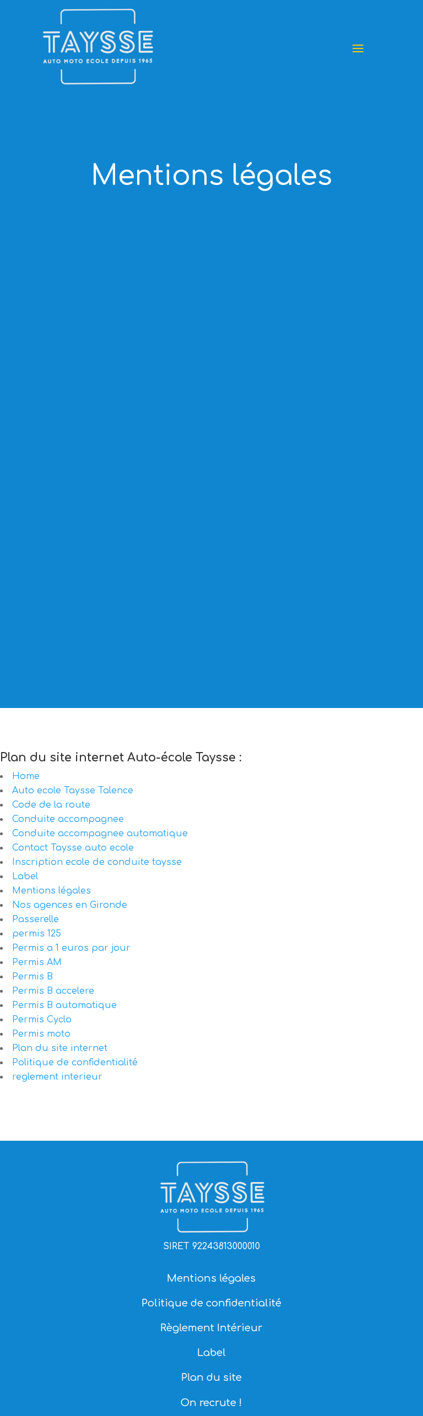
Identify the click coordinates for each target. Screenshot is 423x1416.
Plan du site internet (59, 1048)
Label (25, 876)
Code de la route (51, 805)
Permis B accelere (53, 991)
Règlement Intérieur (211, 1327)
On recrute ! (211, 1402)
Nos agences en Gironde (69, 905)
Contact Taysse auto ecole (73, 848)
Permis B (32, 977)
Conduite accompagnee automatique (100, 833)
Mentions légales (51, 891)
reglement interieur (57, 1077)
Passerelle (35, 919)
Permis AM (37, 962)
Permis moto (41, 1034)
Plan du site (211, 1377)
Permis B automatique (64, 1005)
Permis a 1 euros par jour (71, 948)
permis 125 (36, 934)
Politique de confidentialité (75, 1063)
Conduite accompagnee (68, 819)
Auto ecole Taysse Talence (72, 791)
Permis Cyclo (42, 1020)
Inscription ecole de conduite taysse (97, 862)
